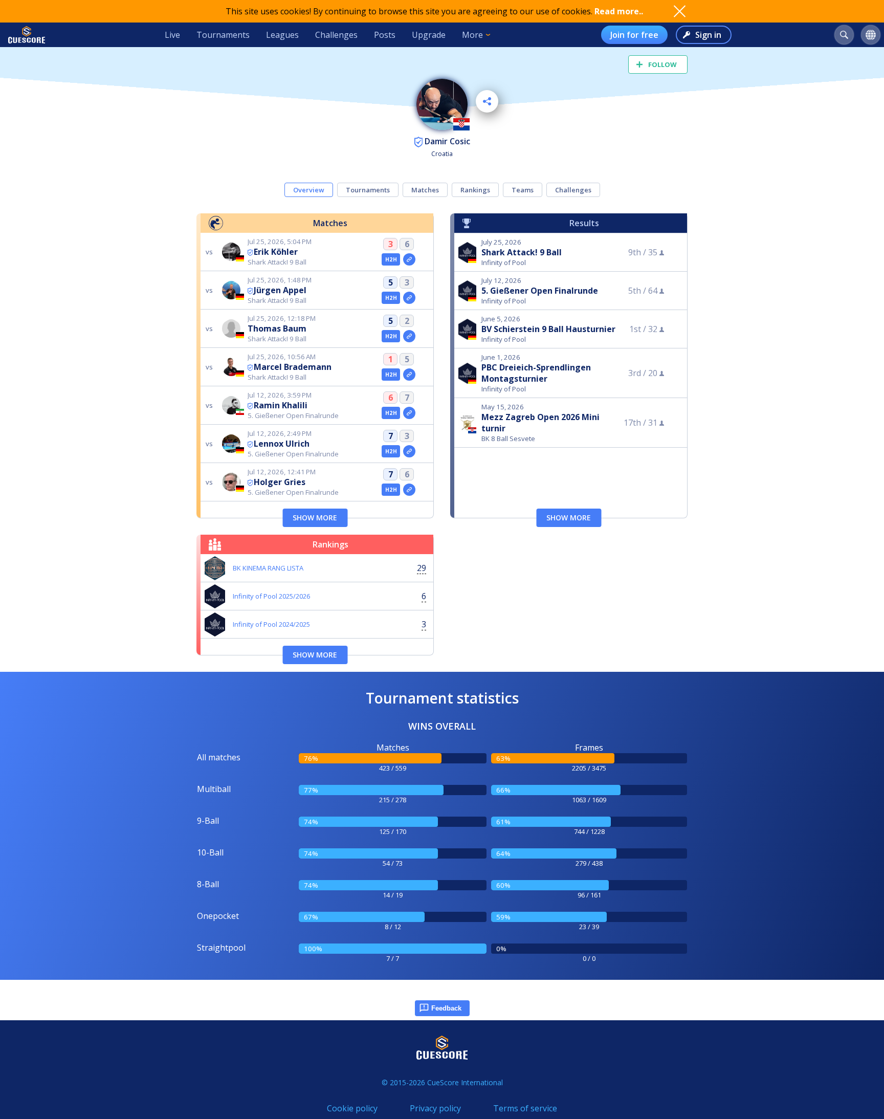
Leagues (282, 34)
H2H (391, 259)
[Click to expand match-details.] (409, 259)
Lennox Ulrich (282, 443)
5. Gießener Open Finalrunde (539, 290)
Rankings (475, 189)
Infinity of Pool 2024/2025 (271, 624)
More (472, 34)
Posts (384, 34)
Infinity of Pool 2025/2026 (271, 596)
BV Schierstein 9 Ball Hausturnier (548, 329)
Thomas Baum (277, 328)
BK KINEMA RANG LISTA (268, 568)
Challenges (336, 34)
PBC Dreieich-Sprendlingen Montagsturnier (536, 373)
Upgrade (429, 34)
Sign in (708, 34)
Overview (308, 189)
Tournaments (223, 34)
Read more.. (618, 11)
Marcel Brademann (293, 366)
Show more (315, 517)
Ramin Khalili (280, 405)
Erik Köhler (276, 251)
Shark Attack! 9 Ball (521, 252)
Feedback (446, 1008)
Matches (425, 189)
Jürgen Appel (280, 290)
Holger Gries (279, 482)
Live (172, 34)
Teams (523, 189)
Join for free (634, 34)
